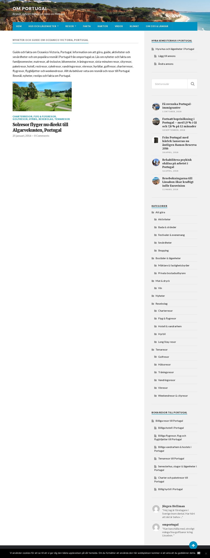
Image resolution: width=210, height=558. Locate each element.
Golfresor (20, 119)
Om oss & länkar (157, 26)
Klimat (134, 26)
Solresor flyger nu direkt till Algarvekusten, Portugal (40, 127)
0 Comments (41, 135)
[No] (206, 553)
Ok (198, 553)
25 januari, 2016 (22, 135)
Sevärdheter (165, 242)
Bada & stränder (167, 227)
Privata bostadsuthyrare (172, 273)
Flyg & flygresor (45, 116)
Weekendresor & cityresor (173, 395)
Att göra (160, 212)
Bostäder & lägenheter (168, 258)
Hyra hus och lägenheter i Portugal (175, 48)
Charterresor (22, 116)
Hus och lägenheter (42, 26)
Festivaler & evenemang (171, 234)
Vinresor (163, 387)
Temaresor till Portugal (171, 458)
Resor (69, 26)
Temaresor (62, 119)
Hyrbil (33, 119)
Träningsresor (166, 372)
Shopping (163, 250)
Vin (160, 287)
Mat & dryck (163, 280)
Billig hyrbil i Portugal (170, 489)
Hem (19, 26)
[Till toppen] (193, 545)
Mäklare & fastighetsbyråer (173, 265)
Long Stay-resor (167, 341)
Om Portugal (30, 8)
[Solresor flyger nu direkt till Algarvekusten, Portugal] (42, 96)
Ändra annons (165, 63)
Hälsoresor (164, 364)
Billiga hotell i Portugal (171, 427)
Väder (119, 26)
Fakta (87, 26)
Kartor (103, 26)
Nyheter (160, 295)
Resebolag (46, 119)
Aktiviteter (164, 219)
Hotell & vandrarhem (170, 326)
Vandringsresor (166, 380)
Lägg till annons (167, 55)
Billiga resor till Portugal (169, 420)
